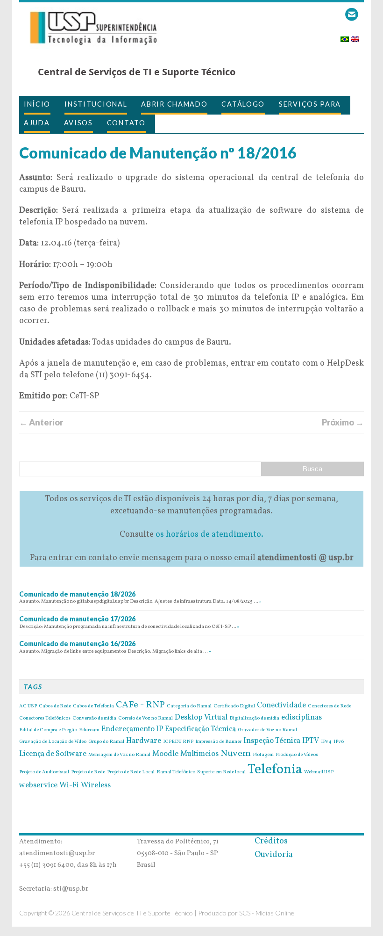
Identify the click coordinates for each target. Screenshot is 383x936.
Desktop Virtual (201, 718)
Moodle (165, 754)
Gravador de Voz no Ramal (267, 730)
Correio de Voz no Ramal (145, 718)
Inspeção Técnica (271, 741)
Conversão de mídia (94, 718)
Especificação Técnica (200, 729)
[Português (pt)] (344, 36)
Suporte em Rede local (221, 772)
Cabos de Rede (55, 706)
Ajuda (37, 123)
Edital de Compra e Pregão (48, 730)
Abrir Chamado (174, 104)
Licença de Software (52, 754)
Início (37, 104)
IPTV (310, 741)
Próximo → (343, 422)
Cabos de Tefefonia (93, 706)
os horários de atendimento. (209, 534)
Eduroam (89, 730)
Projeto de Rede (88, 772)
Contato (126, 123)
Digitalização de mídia (254, 718)
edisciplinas (301, 718)
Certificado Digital (234, 706)
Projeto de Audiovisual (44, 772)
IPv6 (338, 742)
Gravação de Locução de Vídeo (52, 742)
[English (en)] (355, 36)
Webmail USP (318, 772)
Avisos (78, 123)
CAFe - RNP (140, 705)
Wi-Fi (69, 785)
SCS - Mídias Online (266, 913)
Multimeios (199, 754)
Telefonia (275, 769)
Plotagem (263, 755)
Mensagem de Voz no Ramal (119, 755)
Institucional (95, 104)
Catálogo (243, 104)
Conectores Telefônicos (45, 718)
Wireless (96, 785)
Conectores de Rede (329, 706)
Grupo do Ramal (106, 742)
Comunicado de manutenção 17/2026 (77, 619)
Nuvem (235, 753)
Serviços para (310, 104)
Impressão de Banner (218, 742)
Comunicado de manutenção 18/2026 (77, 594)
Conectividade (281, 705)
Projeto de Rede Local (131, 772)
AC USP (28, 706)
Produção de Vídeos (297, 755)
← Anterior (41, 422)
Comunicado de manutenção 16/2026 (77, 644)
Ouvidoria (274, 855)
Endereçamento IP (132, 729)
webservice (38, 785)
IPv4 (326, 742)
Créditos (271, 841)
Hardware (143, 741)
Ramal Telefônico (175, 772)
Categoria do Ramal (189, 706)
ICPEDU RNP (178, 742)
